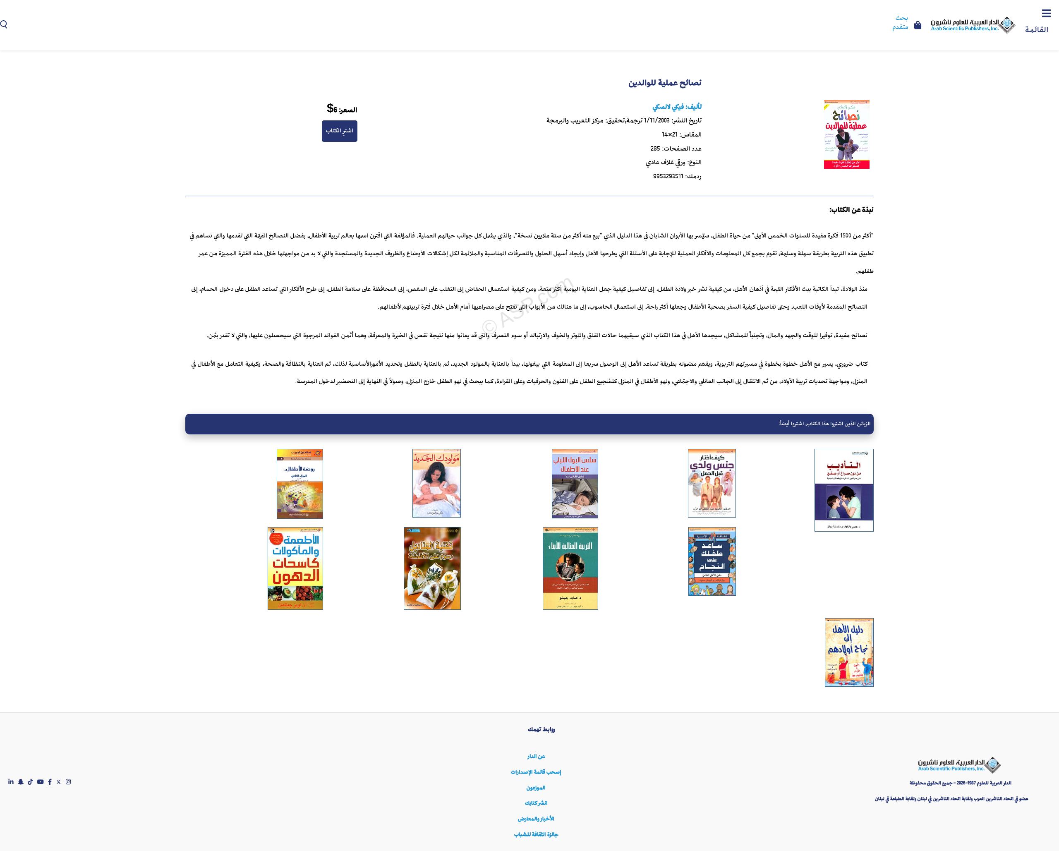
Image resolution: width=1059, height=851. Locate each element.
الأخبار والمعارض (536, 819)
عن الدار (536, 756)
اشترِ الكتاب (339, 130)
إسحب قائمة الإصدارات (536, 772)
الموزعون (536, 788)
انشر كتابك (536, 803)
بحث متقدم (900, 23)
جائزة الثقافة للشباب (536, 834)
